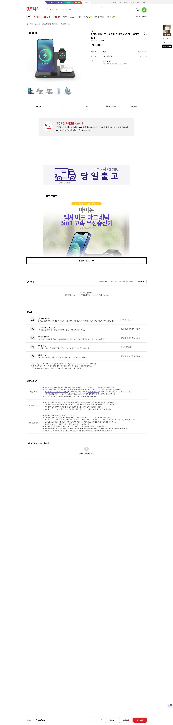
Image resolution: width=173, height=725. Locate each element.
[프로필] (144, 9)
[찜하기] (101, 720)
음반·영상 (46, 17)
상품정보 (38, 106)
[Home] (27, 24)
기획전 (164, 42)
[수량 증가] (95, 720)
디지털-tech (33, 24)
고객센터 (144, 2)
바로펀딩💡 (88, 17)
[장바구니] (138, 10)
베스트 (65, 17)
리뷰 (62, 106)
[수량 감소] (89, 720)
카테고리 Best (134, 106)
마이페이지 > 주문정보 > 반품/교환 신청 (56, 392)
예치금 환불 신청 (167, 46)
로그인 (119, 2)
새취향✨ (37, 17)
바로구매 (140, 720)
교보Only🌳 (110, 17)
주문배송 (132, 2)
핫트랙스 (52, 10)
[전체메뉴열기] (28, 16)
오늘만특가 (56, 17)
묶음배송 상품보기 (122, 64)
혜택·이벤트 (166, 39)
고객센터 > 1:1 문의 (93, 392)
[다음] (82, 58)
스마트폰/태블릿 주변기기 (49, 24)
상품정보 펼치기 (85, 260)
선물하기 (112, 720)
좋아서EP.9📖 (99, 17)
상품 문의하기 (141, 281)
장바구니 (126, 720)
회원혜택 (124, 2)
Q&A (86, 106)
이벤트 (79, 17)
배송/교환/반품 (111, 106)
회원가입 (113, 2)
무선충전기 (64, 24)
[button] (145, 34)
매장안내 (138, 2)
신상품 (72, 17)
